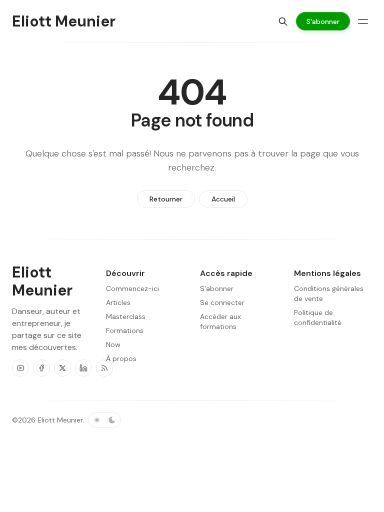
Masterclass (126, 316)
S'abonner (217, 288)
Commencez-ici (132, 288)
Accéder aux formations (220, 321)
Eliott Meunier (60, 420)
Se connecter (222, 302)
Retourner (166, 199)
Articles (118, 302)
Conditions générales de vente (329, 293)
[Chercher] (283, 21)
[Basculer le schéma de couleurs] (104, 420)
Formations (125, 330)
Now (113, 344)
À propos (121, 358)
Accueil (223, 199)
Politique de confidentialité (318, 317)
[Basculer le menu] (363, 21)
